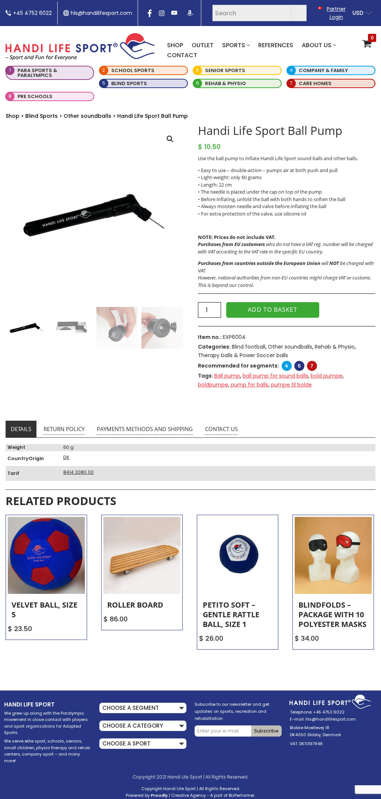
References (275, 45)
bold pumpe (326, 375)
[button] (248, 45)
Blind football (248, 346)
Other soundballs (87, 116)
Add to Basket (272, 309)
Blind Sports (41, 116)
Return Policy (64, 429)
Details (21, 429)
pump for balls (249, 384)
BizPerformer (241, 795)
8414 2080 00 (78, 472)
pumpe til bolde (291, 384)
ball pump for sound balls (275, 375)
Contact (182, 55)
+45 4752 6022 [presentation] (32, 13)
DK (66, 457)
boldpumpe (213, 384)
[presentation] (148, 16)
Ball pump (227, 375)
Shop (175, 45)
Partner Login (336, 13)
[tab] (21, 429)
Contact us (221, 429)
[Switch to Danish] (320, 7)
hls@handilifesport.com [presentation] (101, 13)
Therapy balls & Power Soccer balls (243, 355)
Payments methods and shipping (145, 429)
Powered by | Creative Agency (166, 795)
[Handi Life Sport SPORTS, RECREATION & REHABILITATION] (80, 46)
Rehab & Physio (335, 346)
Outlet (203, 45)
